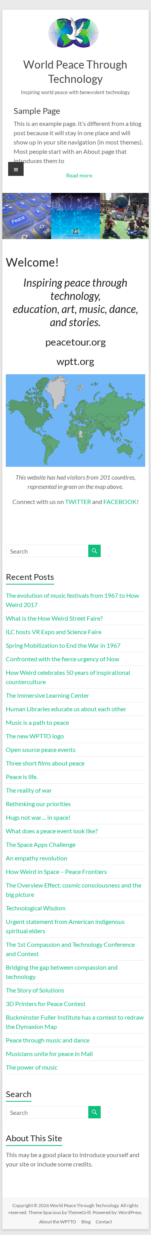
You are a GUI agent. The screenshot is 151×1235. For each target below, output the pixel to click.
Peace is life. (22, 776)
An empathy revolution (36, 858)
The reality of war (29, 790)
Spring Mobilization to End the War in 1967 (63, 645)
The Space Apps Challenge (41, 844)
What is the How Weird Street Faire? (54, 618)
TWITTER (78, 501)
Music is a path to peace (37, 722)
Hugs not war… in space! (38, 817)
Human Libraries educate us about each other (66, 708)
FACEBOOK (120, 501)
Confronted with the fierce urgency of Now (62, 658)
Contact (104, 1222)
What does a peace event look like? (52, 830)
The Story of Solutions (35, 990)
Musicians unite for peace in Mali (49, 1053)
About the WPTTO (57, 1222)
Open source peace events (41, 749)
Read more (79, 175)
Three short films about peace (45, 763)
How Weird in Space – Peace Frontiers (56, 871)
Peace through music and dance (47, 1040)
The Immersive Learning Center (47, 695)
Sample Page (37, 110)
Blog (86, 1222)
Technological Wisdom (35, 908)
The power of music (31, 1067)
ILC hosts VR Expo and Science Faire (53, 631)
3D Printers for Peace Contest (46, 1003)
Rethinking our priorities (38, 803)
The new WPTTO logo (35, 736)
